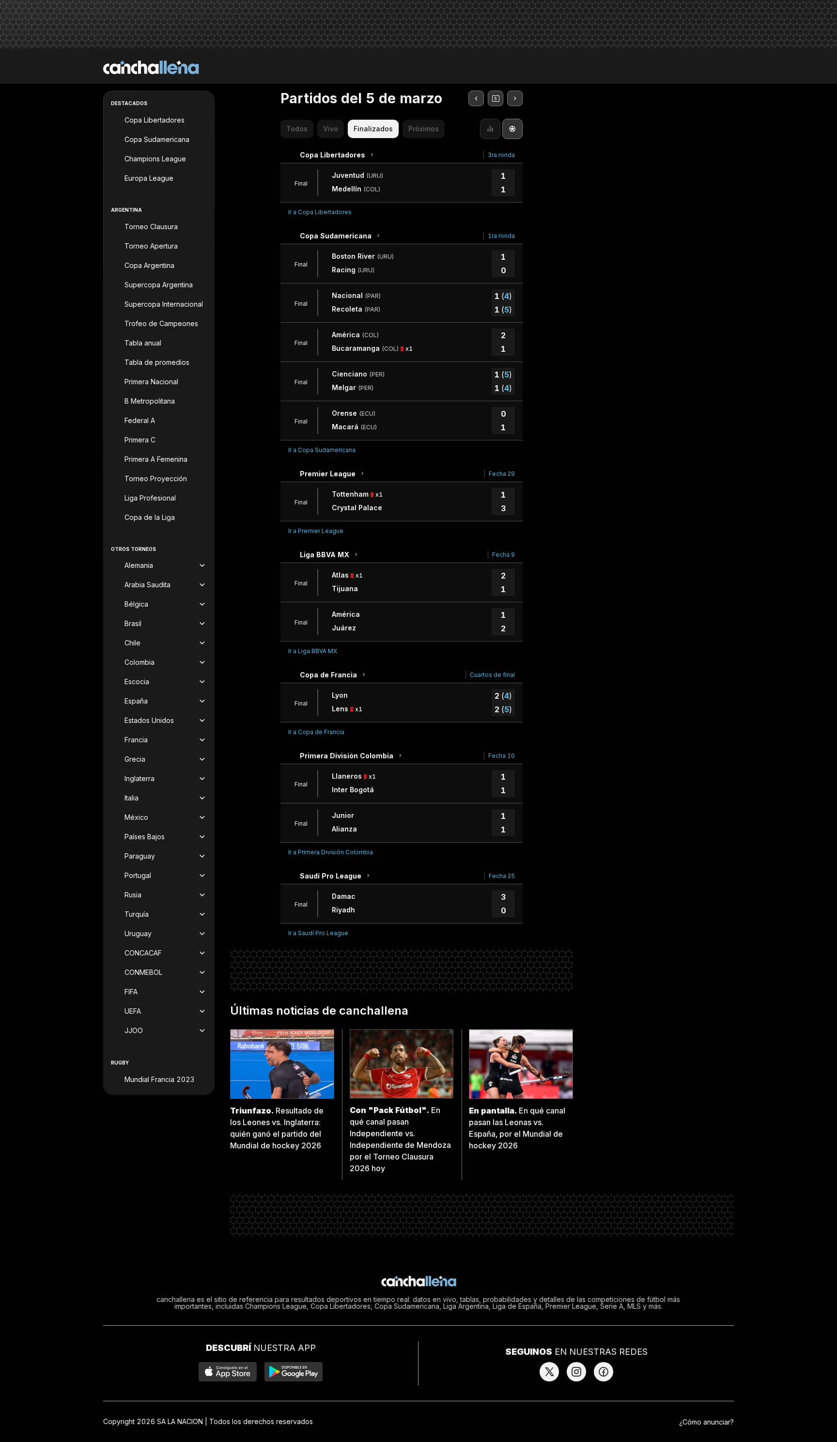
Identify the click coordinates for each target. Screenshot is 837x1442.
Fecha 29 (502, 473)
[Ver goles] (512, 129)
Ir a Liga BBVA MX (312, 651)
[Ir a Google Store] (293, 1371)
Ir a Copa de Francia (316, 732)
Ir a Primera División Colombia (330, 852)
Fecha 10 (501, 755)
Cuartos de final (492, 674)
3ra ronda (501, 154)
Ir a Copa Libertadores (320, 212)
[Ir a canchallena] (151, 67)
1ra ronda (501, 235)
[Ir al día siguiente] (515, 98)
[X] (549, 1371)
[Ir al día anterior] (476, 98)
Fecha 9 (503, 554)
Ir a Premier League (315, 530)
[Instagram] (576, 1371)
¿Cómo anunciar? (706, 1422)
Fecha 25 (502, 875)
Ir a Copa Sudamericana (322, 450)
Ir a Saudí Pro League (318, 933)
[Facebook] (603, 1371)
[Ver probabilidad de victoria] (490, 129)
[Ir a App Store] (228, 1371)
